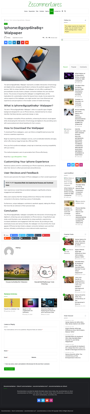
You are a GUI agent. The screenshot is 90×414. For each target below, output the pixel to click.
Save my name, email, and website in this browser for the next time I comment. (28, 364)
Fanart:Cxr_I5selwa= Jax (11, 309)
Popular (73, 67)
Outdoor (42, 11)
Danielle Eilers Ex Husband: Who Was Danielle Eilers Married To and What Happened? (80, 267)
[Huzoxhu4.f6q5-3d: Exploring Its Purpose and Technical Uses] (49, 302)
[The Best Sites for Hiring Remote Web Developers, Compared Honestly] (69, 88)
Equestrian (32, 11)
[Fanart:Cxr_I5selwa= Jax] (12, 302)
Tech (51, 11)
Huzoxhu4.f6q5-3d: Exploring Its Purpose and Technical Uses (48, 310)
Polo (37, 11)
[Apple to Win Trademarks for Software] (30, 302)
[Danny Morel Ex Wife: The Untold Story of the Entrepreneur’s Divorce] (69, 297)
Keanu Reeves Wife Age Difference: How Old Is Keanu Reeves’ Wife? (80, 253)
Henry (8, 37)
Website (34, 357)
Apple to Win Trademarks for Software (28, 310)
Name (6, 350)
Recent (65, 67)
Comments (83, 67)
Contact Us (57, 11)
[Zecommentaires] (45, 4)
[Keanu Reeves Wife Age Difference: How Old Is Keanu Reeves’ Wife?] (69, 252)
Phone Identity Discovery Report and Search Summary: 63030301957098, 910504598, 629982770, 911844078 (80, 117)
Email (6, 357)
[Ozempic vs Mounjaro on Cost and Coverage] (69, 102)
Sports (47, 11)
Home (26, 11)
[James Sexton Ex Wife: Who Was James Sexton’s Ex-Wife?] (69, 241)
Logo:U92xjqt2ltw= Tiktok (19, 157)
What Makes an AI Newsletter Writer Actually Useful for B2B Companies (80, 77)
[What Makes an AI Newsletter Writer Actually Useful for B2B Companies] (69, 76)
